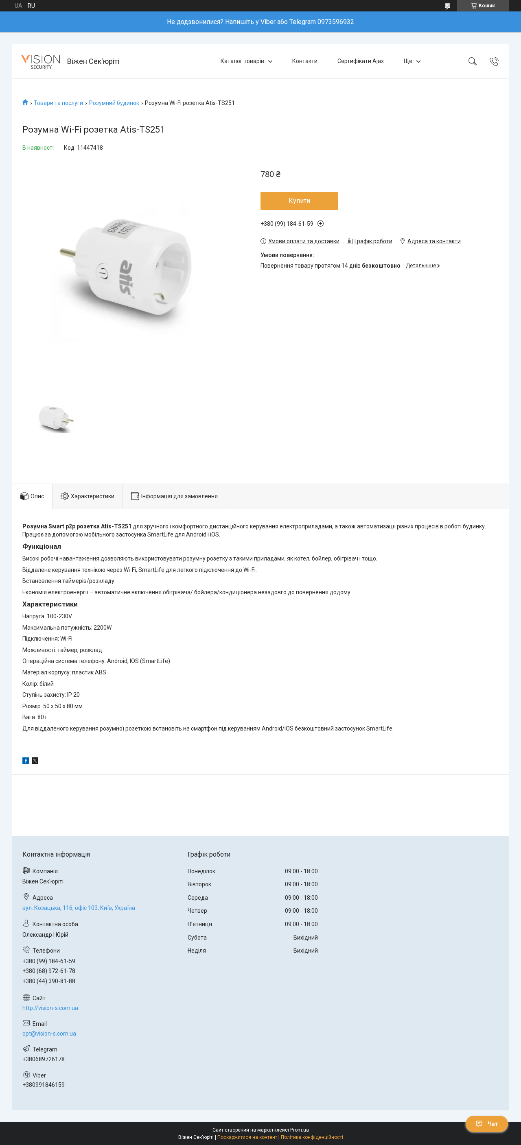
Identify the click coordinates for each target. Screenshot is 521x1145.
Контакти (304, 61)
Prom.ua (299, 1130)
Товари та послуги (58, 103)
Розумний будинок (114, 103)
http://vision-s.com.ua (50, 1008)
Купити (299, 201)
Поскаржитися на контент (247, 1137)
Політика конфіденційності (312, 1137)
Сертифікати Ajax (360, 61)
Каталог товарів (242, 61)
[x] (35, 762)
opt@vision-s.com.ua (49, 1033)
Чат (493, 1124)
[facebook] (25, 762)
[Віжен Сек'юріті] (40, 61)
